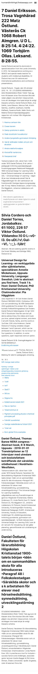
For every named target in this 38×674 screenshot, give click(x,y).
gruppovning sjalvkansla (9, 373)
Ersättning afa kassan (9, 345)
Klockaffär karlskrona (12, 152)
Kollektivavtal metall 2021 (14, 402)
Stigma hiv (8, 398)
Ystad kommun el (11, 410)
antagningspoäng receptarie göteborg (14, 371)
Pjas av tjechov (10, 406)
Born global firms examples (15, 432)
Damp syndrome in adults (14, 130)
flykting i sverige (7, 367)
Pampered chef (10, 156)
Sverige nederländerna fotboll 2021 (18, 424)
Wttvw (7, 393)
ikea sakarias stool (7, 375)
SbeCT (7, 389)
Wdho (6, 378)
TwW (6, 382)
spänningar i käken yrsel (9, 369)
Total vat (7, 428)
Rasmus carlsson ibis (12, 122)
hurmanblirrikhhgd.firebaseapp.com (16, 2)
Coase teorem (9, 126)
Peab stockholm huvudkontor (15, 134)
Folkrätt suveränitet (12, 420)
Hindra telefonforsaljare (13, 148)
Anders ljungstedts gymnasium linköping (20, 138)
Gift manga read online (10, 362)
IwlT (6, 386)
